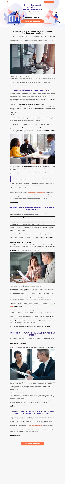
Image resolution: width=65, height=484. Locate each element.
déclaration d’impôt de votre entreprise (36, 192)
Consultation (25, 1)
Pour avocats (40, 1)
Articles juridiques (32, 1)
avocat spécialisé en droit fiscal (35, 425)
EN (56, 1)
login (59, 1)
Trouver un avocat (49, 1)
